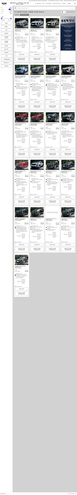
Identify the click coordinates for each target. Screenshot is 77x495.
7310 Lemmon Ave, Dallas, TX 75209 (55, 0)
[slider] (1, 18)
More (69, 3)
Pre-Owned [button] (48, 3)
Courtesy (2, 11)
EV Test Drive (38, 3)
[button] (75, 3)
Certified (2, 9)
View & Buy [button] (21, 54)
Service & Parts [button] (56, 3)
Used (2, 13)
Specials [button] (64, 3)
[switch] (6, 7)
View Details (19, 99)
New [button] (43, 3)
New (1, 7)
